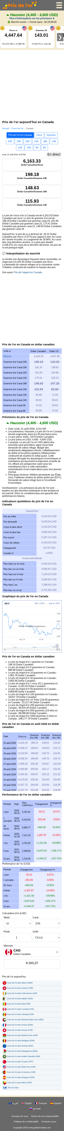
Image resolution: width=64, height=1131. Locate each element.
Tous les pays (13, 1088)
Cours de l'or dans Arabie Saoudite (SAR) (23, 1056)
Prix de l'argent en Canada (28, 272)
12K (20, 147)
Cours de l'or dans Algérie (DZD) (20, 999)
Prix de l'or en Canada (20, 135)
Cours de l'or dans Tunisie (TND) (20, 988)
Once (39, 135)
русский (36, 1108)
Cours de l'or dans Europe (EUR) (20, 1046)
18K (45, 141)
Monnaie (8, 945)
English (28, 1103)
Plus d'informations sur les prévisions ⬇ (32, 18)
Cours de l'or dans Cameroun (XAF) (21, 1072)
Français (42, 1103)
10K (29, 147)
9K (37, 147)
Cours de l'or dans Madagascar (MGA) (22, 1051)
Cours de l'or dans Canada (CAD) (20, 1009)
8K (44, 147)
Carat (35, 917)
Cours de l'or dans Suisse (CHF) (20, 1030)
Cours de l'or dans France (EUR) (20, 1025)
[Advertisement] (32, 84)
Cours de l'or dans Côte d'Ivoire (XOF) (22, 993)
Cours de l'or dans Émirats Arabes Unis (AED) (25, 1020)
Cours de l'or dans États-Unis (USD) (21, 1067)
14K (54, 141)
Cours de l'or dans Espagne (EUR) (21, 1077)
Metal (7, 917)
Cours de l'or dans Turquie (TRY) (20, 1062)
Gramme (51, 135)
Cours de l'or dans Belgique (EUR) (21, 1041)
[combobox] (32, 952)
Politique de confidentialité (26, 1121)
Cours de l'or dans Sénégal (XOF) (20, 1014)
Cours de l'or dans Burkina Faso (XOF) (22, 1035)
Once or (7, 356)
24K (10, 141)
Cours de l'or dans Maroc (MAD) (20, 983)
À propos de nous (19, 1116)
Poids (7, 931)
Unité (35, 931)
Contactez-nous (48, 1121)
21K (36, 141)
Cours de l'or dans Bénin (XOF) (19, 1083)
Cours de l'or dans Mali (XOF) (19, 1004)
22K (27, 141)
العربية (15, 1103)
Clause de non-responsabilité (45, 1116)
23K (19, 141)
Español (57, 1103)
